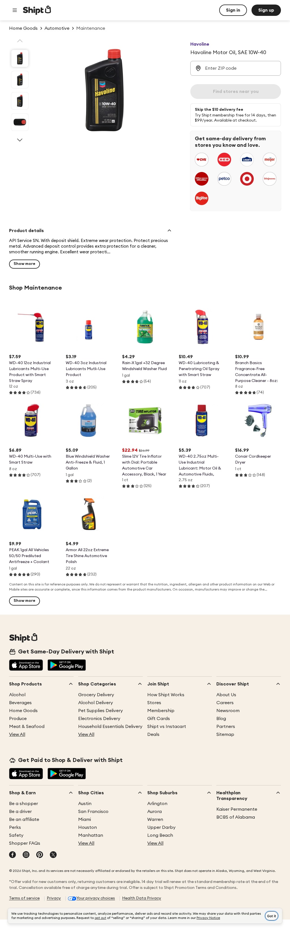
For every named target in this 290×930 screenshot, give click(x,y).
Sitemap (225, 734)
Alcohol (17, 695)
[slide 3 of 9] (19, 100)
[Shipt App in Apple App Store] (26, 665)
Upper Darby (161, 827)
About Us (226, 695)
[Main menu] (14, 10)
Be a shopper (23, 803)
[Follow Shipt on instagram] (26, 855)
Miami (84, 819)
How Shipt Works (165, 695)
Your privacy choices (95, 898)
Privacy (54, 898)
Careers (225, 702)
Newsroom (228, 710)
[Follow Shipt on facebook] (12, 855)
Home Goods (23, 710)
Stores (154, 702)
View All (17, 734)
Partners (225, 726)
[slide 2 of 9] (19, 79)
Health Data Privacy (141, 898)
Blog (221, 718)
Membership (160, 710)
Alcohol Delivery (95, 702)
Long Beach (160, 835)
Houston (87, 827)
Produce (18, 718)
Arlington (157, 803)
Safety (16, 835)
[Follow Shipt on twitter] (53, 855)
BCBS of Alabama (235, 817)
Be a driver (20, 811)
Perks (15, 827)
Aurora (154, 811)
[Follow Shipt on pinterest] (39, 855)
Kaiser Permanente (236, 809)
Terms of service (24, 898)
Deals (153, 734)
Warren (155, 819)
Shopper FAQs (24, 843)
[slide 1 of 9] (19, 58)
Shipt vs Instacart (166, 726)
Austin (84, 803)
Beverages (20, 702)
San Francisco (93, 811)
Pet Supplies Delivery (100, 710)
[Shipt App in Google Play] (67, 665)
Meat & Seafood (26, 726)
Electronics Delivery (99, 718)
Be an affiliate (24, 819)
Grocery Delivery (96, 695)
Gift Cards (158, 718)
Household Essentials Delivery (110, 726)
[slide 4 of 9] (19, 122)
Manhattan (90, 835)
